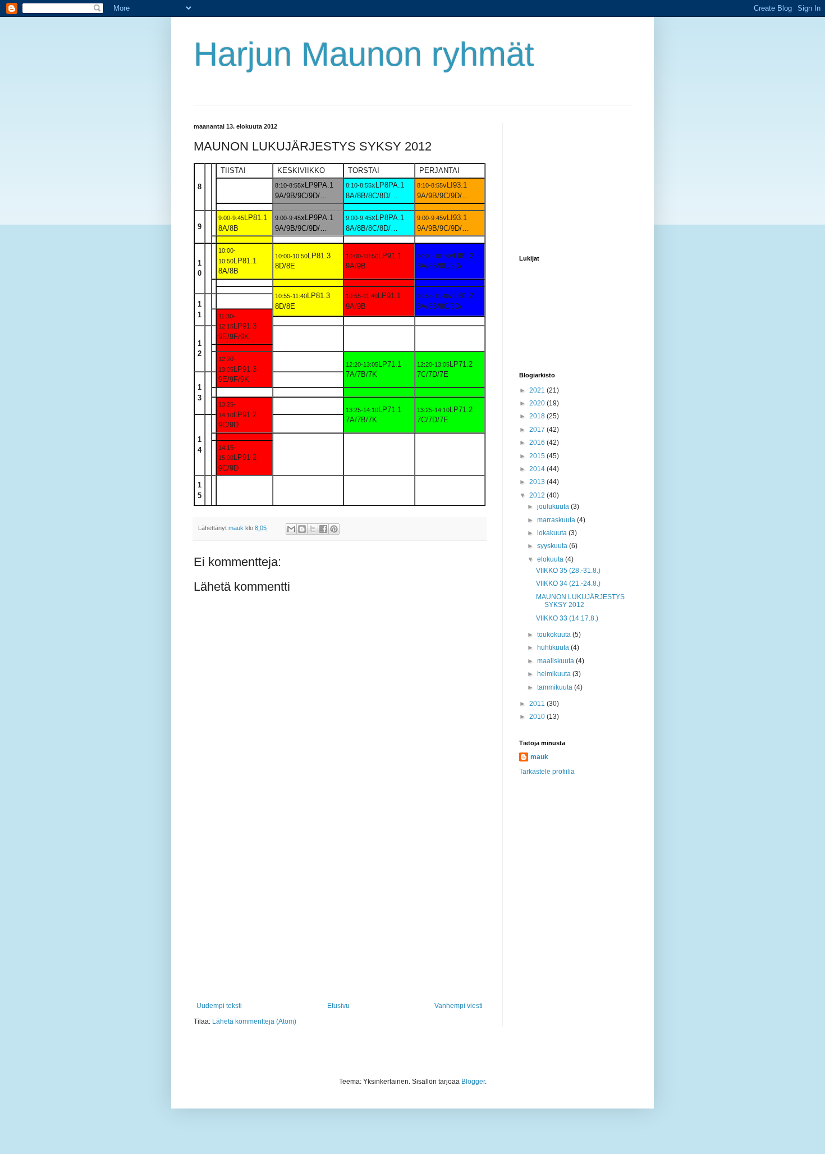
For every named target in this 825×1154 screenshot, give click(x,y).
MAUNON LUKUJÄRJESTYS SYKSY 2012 (580, 601)
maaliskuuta (556, 661)
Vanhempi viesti (458, 1006)
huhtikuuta (554, 647)
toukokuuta (554, 634)
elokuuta (551, 559)
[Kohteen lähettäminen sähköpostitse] (291, 529)
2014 (538, 469)
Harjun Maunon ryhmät (364, 54)
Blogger (473, 1081)
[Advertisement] (339, 917)
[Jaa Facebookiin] (323, 529)
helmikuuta (554, 674)
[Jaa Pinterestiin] (334, 529)
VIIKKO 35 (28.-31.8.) (568, 570)
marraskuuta (557, 520)
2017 (538, 430)
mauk (539, 757)
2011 (538, 704)
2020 (538, 403)
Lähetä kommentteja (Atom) (254, 1021)
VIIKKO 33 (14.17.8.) (567, 618)
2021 (538, 390)
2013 (538, 482)
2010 (538, 716)
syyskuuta (553, 546)
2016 (538, 442)
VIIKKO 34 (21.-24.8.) (568, 583)
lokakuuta (553, 533)
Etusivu (338, 1006)
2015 (538, 456)
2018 (538, 416)
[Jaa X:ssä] (312, 529)
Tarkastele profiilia (547, 772)
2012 (538, 495)
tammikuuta (555, 687)
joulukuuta (554, 506)
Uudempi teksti (219, 1006)
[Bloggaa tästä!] (302, 529)
